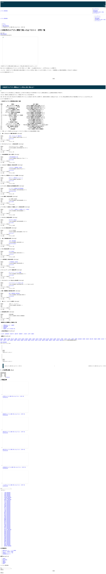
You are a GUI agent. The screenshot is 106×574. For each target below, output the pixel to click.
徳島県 (29, 340)
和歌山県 (61, 340)
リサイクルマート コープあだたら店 (16, 282)
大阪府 (4, 340)
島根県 (22, 340)
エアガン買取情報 (4, 10)
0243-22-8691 (11, 222)
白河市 (29, 333)
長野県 (15, 340)
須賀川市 (16, 333)
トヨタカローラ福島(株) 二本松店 (15, 167)
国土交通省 (5, 559)
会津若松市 (7, 333)
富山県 (39, 340)
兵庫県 (54, 340)
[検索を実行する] (11, 568)
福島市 (32, 333)
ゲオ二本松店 (11, 251)
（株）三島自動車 (12, 240)
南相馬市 (21, 333)
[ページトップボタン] (0, 567)
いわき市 (2, 333)
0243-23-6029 (11, 275)
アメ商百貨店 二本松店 (13, 261)
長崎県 (11, 340)
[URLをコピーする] (4, 351)
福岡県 (46, 340)
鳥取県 (18, 340)
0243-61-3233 (11, 138)
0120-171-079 (11, 180)
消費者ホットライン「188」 (8, 552)
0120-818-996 (11, 296)
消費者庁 (4, 562)
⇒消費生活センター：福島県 (8, 325)
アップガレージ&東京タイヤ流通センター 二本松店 (19, 209)
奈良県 (36, 340)
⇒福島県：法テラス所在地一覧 (9, 328)
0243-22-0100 (11, 264)
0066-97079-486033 (12, 243)
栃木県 (32, 340)
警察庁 (4, 563)
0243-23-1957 (11, 233)
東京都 (25, 340)
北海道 (57, 340)
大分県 (8, 340)
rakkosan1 (8, 377)
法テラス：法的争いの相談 (8, 551)
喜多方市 (12, 333)
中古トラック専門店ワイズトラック (16, 177)
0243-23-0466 (11, 159)
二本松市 (25, 333)
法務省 (4, 558)
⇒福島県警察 (5, 326)
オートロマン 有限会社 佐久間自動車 (16, 188)
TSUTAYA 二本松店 (13, 219)
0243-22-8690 (11, 201)
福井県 (43, 340)
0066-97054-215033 (12, 191)
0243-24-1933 (11, 285)
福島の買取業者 (3, 34)
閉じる (2, 569)
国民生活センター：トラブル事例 (9, 550)
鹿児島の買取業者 (7, 545)
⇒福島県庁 (5, 327)
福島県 (50, 340)
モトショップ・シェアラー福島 (15, 272)
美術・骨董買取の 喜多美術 (14, 293)
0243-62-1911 (11, 254)
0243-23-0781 (11, 170)
